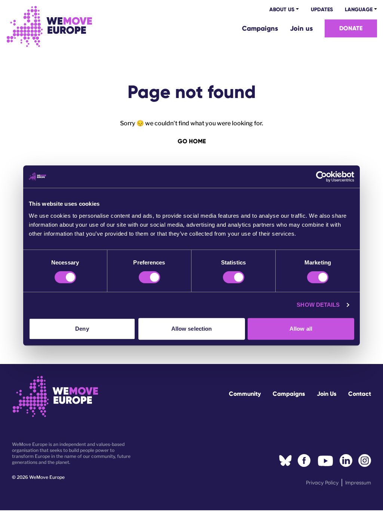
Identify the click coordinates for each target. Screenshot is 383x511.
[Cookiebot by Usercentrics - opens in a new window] (321, 176)
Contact (359, 393)
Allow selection (191, 328)
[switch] (149, 277)
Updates (322, 9)
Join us (301, 28)
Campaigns (260, 28)
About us (281, 9)
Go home (192, 141)
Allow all (300, 328)
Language (359, 9)
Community (245, 393)
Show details (318, 305)
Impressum (358, 483)
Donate (350, 28)
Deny (82, 328)
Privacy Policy (322, 483)
